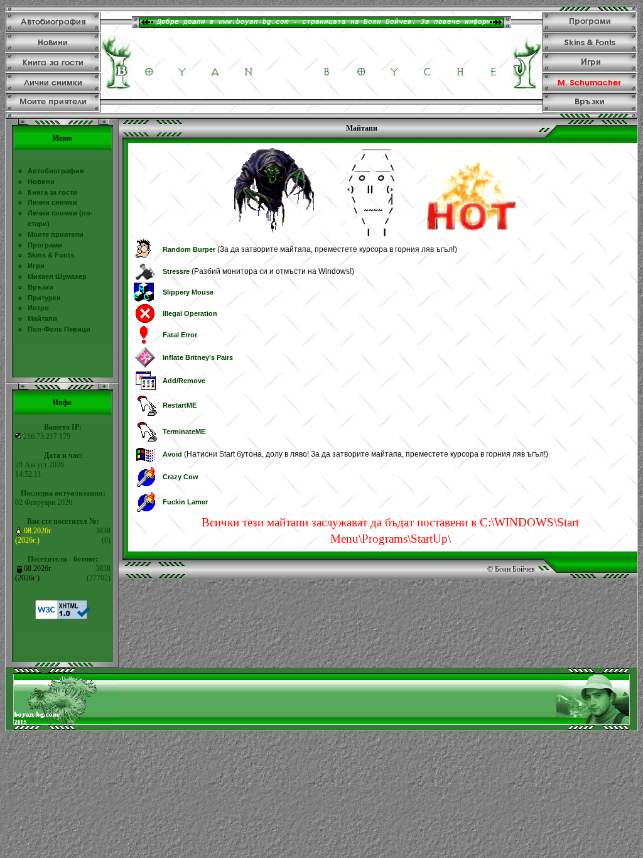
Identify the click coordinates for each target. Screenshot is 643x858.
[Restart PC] (148, 416)
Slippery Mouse (188, 292)
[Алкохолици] (143, 300)
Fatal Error (180, 335)
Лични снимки (52, 202)
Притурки (44, 297)
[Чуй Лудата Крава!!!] (145, 487)
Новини (41, 181)
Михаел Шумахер (57, 276)
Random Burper (189, 249)
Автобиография (56, 171)
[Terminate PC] (148, 442)
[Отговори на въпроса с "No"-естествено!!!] (145, 512)
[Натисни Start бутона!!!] (145, 461)
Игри (36, 265)
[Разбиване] (146, 279)
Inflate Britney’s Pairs (198, 357)
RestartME (180, 405)
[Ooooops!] (145, 367)
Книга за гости (52, 192)
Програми (45, 245)
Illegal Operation (190, 313)
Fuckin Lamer (185, 502)
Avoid (172, 454)
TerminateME (184, 431)
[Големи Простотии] (143, 258)
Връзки (40, 287)
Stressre (176, 271)
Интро (38, 308)
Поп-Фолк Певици (59, 329)
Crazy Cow (180, 477)
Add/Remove (184, 380)
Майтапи (42, 318)
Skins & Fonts (51, 255)
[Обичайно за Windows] (144, 321)
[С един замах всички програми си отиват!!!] (145, 389)
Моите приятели (56, 234)
